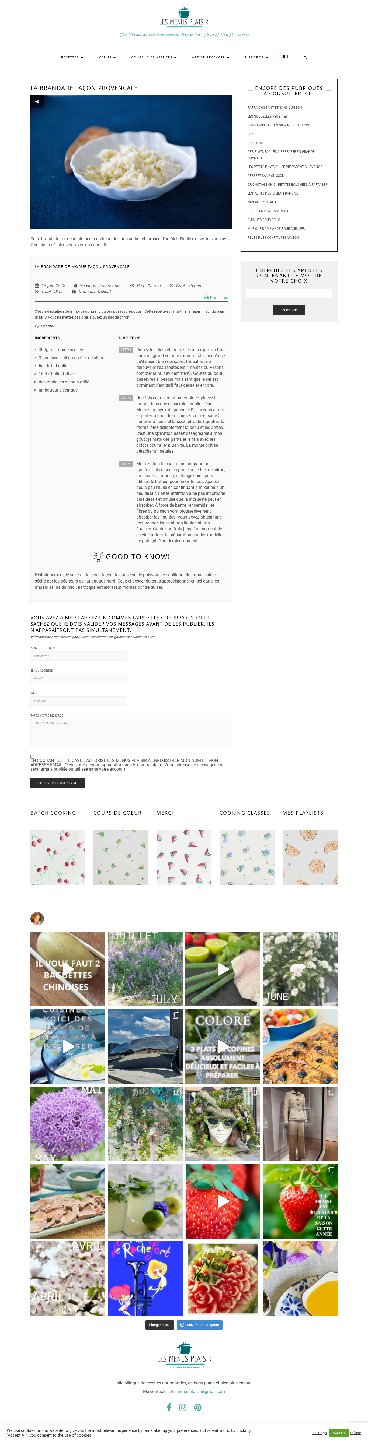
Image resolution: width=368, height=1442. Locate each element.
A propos (255, 57)
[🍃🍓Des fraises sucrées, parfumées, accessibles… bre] (300, 1201)
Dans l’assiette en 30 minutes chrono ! (280, 125)
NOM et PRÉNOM (42, 648)
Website (36, 693)
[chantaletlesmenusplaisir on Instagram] (184, 918)
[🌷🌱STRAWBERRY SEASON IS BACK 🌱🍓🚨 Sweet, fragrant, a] (222, 1201)
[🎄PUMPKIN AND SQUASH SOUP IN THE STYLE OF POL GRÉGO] (300, 1278)
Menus (106, 57)
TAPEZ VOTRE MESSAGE (46, 715)
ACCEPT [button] (339, 1433)
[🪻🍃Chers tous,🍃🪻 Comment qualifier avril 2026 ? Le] (67, 1278)
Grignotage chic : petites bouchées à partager (287, 184)
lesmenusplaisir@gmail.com (198, 1391)
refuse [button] (355, 1432)
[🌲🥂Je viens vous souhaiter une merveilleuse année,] (222, 1278)
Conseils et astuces (152, 57)
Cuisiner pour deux (264, 220)
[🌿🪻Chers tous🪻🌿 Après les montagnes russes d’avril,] (67, 1124)
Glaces (253, 134)
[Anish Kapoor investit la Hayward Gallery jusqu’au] (145, 1046)
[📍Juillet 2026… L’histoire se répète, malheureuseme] (145, 969)
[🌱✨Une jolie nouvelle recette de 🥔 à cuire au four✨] (67, 969)
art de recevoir (209, 57)
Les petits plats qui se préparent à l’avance (285, 167)
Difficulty (86, 291)
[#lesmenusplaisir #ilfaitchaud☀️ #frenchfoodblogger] (67, 1046)
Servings (87, 285)
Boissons (255, 143)
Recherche (289, 310)
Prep (141, 285)
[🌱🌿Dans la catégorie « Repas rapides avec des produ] (222, 1046)
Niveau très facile (263, 202)
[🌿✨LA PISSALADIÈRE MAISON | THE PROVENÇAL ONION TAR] (300, 1046)
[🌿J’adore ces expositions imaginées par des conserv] (300, 1124)
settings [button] (319, 1432)
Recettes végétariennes (268, 211)
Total (46, 291)
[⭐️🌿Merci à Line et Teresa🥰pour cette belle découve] (145, 1124)
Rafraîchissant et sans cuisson (275, 108)
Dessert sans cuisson (266, 176)
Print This (219, 297)
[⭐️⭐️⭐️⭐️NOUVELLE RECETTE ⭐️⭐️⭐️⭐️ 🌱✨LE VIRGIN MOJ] (145, 1201)
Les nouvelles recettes (268, 116)
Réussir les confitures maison (273, 237)
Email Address (41, 670)
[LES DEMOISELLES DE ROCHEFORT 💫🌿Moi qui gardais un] (145, 1278)
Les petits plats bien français (273, 193)
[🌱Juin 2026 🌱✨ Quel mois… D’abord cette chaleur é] (300, 969)
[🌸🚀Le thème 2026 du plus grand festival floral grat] (222, 1124)
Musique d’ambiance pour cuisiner (276, 229)
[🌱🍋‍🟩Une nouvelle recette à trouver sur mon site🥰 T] (222, 969)
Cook (181, 285)
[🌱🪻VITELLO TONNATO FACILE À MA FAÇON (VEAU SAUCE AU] (67, 1201)
